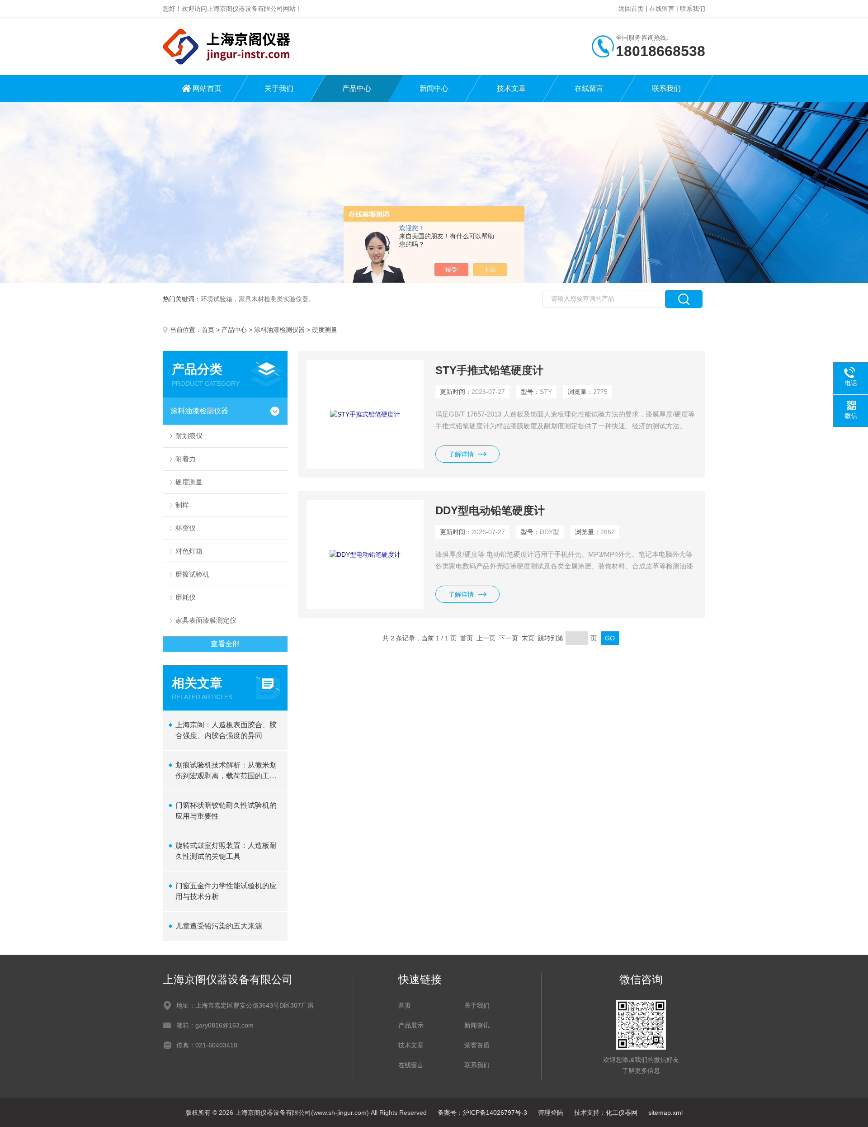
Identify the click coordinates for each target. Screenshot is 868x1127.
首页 (208, 329)
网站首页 (207, 88)
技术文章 (511, 88)
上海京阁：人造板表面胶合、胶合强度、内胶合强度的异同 (226, 730)
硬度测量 (189, 482)
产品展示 (411, 1025)
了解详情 (461, 454)
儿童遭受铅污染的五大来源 (218, 926)
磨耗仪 (185, 597)
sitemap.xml (665, 1112)
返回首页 (631, 8)
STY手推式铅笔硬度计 (489, 370)
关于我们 (278, 88)
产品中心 (356, 88)
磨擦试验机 (192, 574)
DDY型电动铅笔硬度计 (490, 510)
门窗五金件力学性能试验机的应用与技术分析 (226, 891)
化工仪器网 (621, 1112)
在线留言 (662, 8)
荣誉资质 (477, 1045)
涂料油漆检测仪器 (279, 329)
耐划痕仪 (189, 436)
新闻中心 (434, 88)
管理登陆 (550, 1112)
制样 (182, 505)
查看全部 (225, 644)
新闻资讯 (477, 1025)
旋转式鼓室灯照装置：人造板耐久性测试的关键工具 (226, 851)
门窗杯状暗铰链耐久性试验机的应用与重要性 (226, 810)
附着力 (185, 459)
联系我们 (692, 8)
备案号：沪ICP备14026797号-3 (482, 1112)
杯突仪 (185, 528)
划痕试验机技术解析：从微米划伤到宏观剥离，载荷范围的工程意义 (226, 771)
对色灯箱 (189, 551)
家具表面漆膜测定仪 (205, 620)
